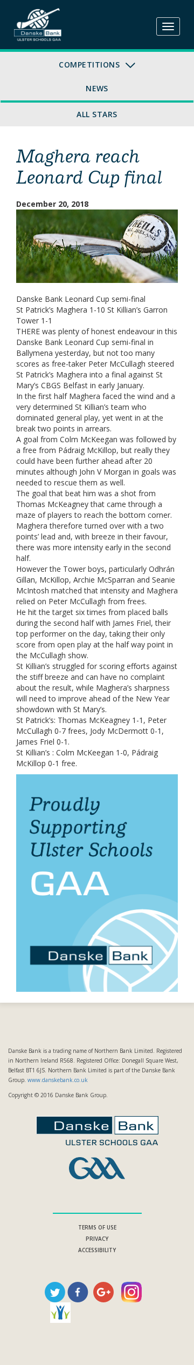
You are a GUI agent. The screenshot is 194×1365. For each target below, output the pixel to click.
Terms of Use (97, 1227)
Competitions (90, 64)
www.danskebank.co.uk (57, 1080)
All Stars (97, 114)
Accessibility (97, 1250)
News (97, 88)
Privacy (97, 1238)
